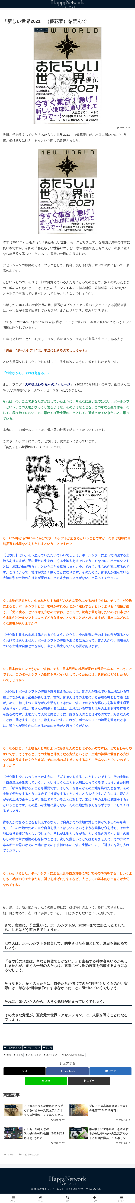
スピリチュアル (14, 1047)
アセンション (33, 1047)
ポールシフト (52, 1055)
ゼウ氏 (49, 1047)
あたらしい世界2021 (74, 1055)
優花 (9, 1055)
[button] (89, 1081)
